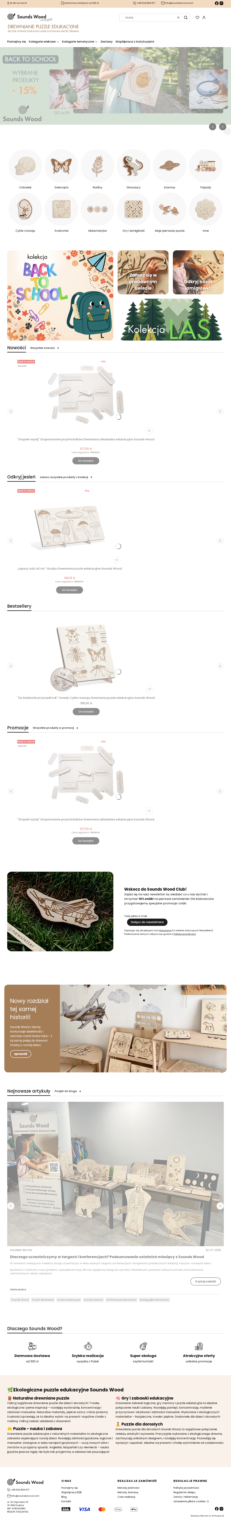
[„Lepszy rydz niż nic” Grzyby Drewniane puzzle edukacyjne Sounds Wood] (69, 526)
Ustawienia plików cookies (189, 1501)
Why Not (204, 1515)
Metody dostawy (127, 1492)
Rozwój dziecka (93, 1300)
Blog (64, 1497)
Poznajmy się (69, 1488)
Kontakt (66, 1501)
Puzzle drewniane (43, 1300)
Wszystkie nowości (42, 348)
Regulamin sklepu (184, 1492)
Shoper (217, 1515)
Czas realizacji (126, 1497)
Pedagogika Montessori (154, 1300)
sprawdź (20, 1054)
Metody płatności (128, 1488)
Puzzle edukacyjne (68, 1300)
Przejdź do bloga (66, 1091)
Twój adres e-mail (135, 916)
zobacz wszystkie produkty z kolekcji (64, 477)
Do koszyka (85, 461)
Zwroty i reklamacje (185, 1497)
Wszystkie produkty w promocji (53, 728)
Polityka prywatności (186, 1488)
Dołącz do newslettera (147, 922)
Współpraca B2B (71, 1492)
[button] (185, 17)
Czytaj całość (205, 1281)
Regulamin (165, 930)
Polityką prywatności (185, 934)
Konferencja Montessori (121, 1300)
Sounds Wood (21, 1250)
